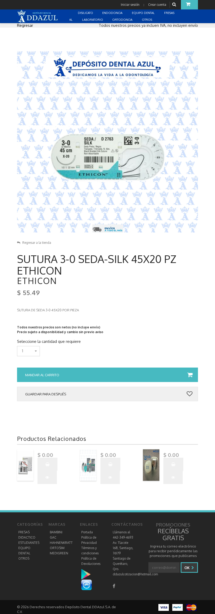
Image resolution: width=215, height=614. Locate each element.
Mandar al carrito (42, 375)
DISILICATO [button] (86, 13)
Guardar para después (45, 394)
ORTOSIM (57, 548)
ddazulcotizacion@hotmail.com (135, 574)
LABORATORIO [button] (93, 20)
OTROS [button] (147, 20)
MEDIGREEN (59, 553)
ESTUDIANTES (28, 543)
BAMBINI (56, 532)
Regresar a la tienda (36, 243)
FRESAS (24, 532)
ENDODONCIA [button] (112, 13)
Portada (87, 532)
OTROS (23, 558)
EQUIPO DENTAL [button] (143, 13)
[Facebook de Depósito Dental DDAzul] (114, 586)
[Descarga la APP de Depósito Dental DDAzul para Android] (88, 574)
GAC (53, 537)
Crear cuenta (157, 5)
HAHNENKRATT (61, 543)
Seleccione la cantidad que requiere (49, 341)
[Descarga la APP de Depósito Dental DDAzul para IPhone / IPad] (86, 585)
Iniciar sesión (130, 5)
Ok (187, 567)
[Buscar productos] (175, 4)
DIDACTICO (26, 537)
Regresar (25, 25)
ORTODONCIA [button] (122, 20)
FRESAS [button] (169, 13)
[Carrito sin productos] (189, 4)
